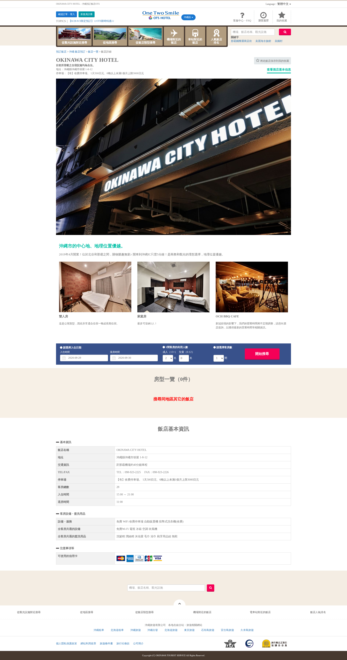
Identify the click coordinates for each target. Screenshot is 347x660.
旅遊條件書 (106, 643)
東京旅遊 (189, 630)
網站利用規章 (88, 643)
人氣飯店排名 (216, 41)
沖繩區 (188, 17)
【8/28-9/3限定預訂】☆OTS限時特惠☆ (91, 20)
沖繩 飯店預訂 (77, 51)
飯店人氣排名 (318, 612)
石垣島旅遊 (207, 630)
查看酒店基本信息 (279, 69)
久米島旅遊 (247, 630)
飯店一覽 (93, 51)
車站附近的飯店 (195, 41)
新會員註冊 (87, 14)
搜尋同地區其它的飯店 (173, 399)
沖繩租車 (99, 630)
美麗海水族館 (263, 41)
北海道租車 (117, 630)
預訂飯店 (61, 51)
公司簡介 (138, 643)
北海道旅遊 (171, 630)
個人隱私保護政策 (66, 643)
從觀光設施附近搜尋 (74, 42)
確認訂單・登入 (66, 14)
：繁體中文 (277, 3)
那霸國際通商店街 (241, 41)
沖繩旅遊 (135, 630)
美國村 (279, 41)
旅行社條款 (123, 643)
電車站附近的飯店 (260, 612)
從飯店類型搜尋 (145, 42)
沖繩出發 (152, 630)
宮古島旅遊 (227, 630)
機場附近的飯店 (174, 41)
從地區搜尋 (110, 42)
